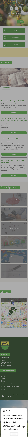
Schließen (14, 434)
